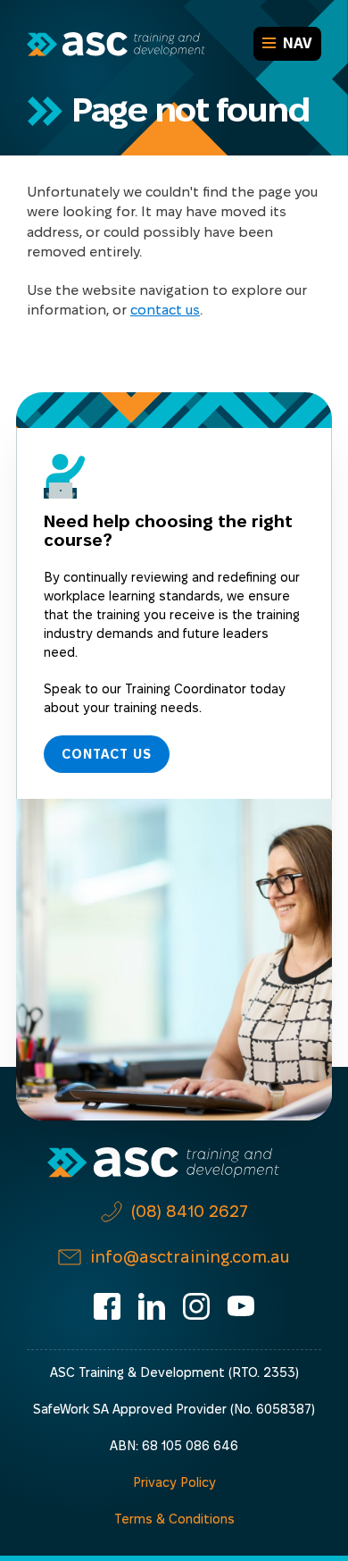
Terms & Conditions (174, 1519)
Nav (297, 43)
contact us (165, 309)
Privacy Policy (174, 1482)
